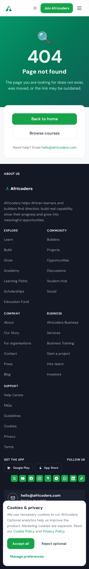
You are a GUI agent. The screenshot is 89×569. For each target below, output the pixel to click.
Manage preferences (27, 556)
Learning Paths (15, 281)
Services (53, 333)
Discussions (56, 270)
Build (8, 250)
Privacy (10, 436)
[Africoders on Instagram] (39, 478)
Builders (53, 239)
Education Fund (16, 301)
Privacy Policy (54, 531)
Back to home (44, 118)
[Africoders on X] (14, 478)
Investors (54, 374)
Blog (7, 374)
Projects (53, 250)
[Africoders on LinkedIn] (73, 478)
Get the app (14, 460)
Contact (10, 353)
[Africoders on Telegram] (56, 478)
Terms (9, 447)
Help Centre (13, 395)
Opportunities (58, 260)
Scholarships (14, 291)
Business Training (60, 343)
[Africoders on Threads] (47, 478)
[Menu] (79, 8)
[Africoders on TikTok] (81, 478)
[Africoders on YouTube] (22, 478)
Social (51, 291)
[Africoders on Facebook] (31, 478)
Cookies (10, 426)
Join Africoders (56, 8)
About (9, 322)
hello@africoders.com (59, 147)
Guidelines (12, 415)
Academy (11, 270)
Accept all (20, 543)
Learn (8, 239)
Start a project (58, 353)
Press (8, 364)
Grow (8, 260)
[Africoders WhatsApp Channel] (64, 478)
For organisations (17, 343)
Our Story (11, 333)
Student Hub (57, 281)
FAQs (8, 405)
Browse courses (45, 133)
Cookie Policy (24, 531)
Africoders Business (62, 322)
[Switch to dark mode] (35, 8)
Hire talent (55, 364)
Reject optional (54, 543)
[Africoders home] (8, 8)
